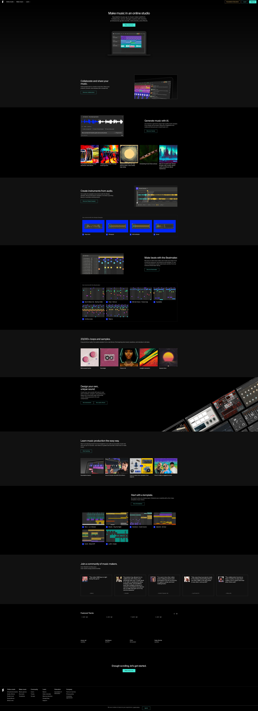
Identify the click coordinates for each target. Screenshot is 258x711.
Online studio (10, 1)
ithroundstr (133, 642)
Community (34, 689)
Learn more (136, 707)
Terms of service (71, 692)
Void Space (108, 640)
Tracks (32, 694)
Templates (22, 696)
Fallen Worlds (158, 640)
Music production (47, 696)
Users (32, 692)
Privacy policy (70, 694)
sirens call (83, 640)
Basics (44, 692)
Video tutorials (47, 694)
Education (57, 689)
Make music (19, 1)
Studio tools (10, 696)
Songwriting (46, 698)
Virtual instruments (12, 692)
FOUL (131, 640)
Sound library (10, 698)
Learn (27, 1)
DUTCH (107, 642)
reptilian (83, 642)
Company (69, 689)
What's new (10, 700)
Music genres (23, 692)
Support (45, 700)
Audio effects (11, 694)
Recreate (21, 694)
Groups (33, 696)
